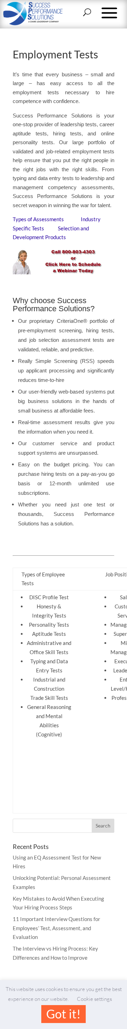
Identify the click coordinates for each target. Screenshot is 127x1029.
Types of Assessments (39, 219)
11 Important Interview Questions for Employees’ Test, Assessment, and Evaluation (56, 928)
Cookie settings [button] (94, 999)
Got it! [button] (63, 1013)
